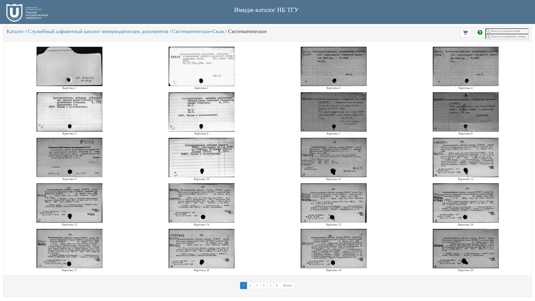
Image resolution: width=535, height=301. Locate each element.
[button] (465, 33)
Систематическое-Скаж (198, 31)
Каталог (15, 31)
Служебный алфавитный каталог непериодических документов (98, 31)
